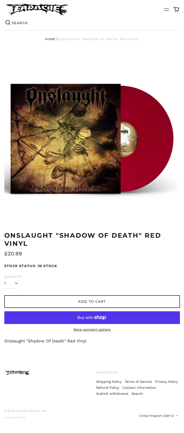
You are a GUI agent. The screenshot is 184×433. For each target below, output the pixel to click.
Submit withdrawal (112, 393)
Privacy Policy (166, 382)
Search (137, 393)
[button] (176, 9)
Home (50, 39)
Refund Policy (107, 387)
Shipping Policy (108, 382)
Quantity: (13, 277)
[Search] (8, 23)
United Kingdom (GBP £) (157, 415)
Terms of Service (138, 382)
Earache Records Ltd (31, 410)
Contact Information (139, 387)
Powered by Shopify (14, 417)
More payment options (92, 329)
